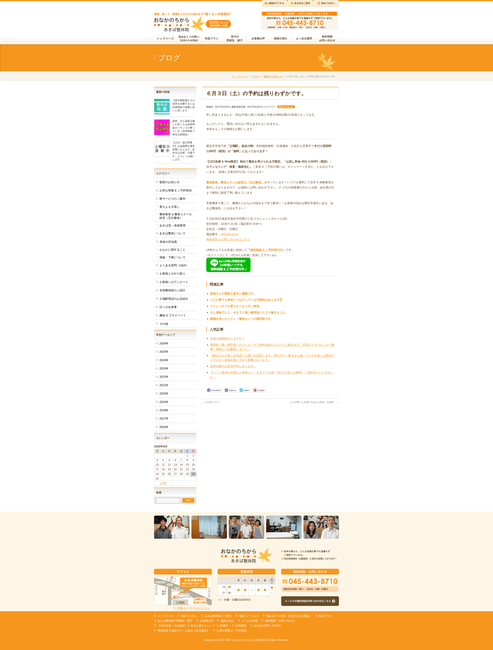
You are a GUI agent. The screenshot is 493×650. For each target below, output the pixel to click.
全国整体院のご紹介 (172, 290)
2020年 (164, 393)
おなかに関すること (172, 249)
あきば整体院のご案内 (218, 615)
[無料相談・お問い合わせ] (327, 39)
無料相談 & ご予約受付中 (266, 249)
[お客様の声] (258, 39)
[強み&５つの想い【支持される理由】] (188, 39)
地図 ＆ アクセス (249, 615)
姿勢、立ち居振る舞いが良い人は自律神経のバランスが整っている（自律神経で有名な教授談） (183, 128)
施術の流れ (227, 620)
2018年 (164, 410)
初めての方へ (189, 615)
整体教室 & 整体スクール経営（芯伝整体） (175, 216)
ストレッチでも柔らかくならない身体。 (236, 306)
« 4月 (163, 483)
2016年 (164, 427)
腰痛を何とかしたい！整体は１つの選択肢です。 (242, 318)
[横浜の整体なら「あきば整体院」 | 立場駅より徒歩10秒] (192, 27)
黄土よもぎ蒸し (169, 206)
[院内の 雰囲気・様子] (235, 39)
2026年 (164, 343)
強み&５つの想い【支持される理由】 (289, 615)
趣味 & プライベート (172, 315)
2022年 (164, 376)
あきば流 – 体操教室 (172, 225)
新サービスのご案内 (172, 198)
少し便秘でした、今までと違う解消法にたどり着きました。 (249, 312)
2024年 (164, 360)
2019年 (164, 402)
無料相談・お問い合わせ (280, 620)
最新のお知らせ (273, 76)
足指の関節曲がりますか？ (227, 338)
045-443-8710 (229, 234)
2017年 (164, 418)
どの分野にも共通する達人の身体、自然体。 (314, 402)
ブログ (256, 76)
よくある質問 (249, 620)
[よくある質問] (304, 39)
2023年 (164, 368)
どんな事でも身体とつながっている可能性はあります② (246, 299)
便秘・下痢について (172, 257)
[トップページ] (165, 39)
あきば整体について (172, 233)
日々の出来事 (168, 307)
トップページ (239, 76)
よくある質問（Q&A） (174, 265)
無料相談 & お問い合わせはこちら (228, 239)
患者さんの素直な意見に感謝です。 (233, 293)
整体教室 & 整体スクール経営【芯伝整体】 (183, 630)
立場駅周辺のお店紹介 (173, 298)
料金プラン (325, 615)
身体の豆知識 (168, 241)
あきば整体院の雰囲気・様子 (175, 620)
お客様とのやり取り (172, 273)
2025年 (164, 351)
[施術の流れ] (281, 39)
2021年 (164, 385)
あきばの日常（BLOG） (268, 625)
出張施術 (241, 625)
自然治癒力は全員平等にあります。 (233, 366)
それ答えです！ (211, 402)
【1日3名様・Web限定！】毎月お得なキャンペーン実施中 (193, 625)
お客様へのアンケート (173, 282)
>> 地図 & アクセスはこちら (191, 608)
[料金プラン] (212, 39)
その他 (163, 323)
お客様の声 (206, 620)
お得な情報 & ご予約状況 (175, 190)
